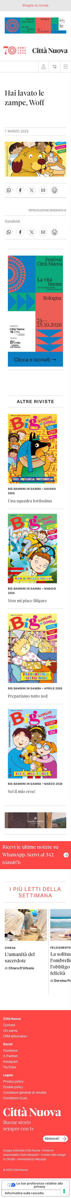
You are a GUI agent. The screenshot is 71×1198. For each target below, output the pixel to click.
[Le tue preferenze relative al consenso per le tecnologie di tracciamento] (64, 1191)
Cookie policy (13, 1087)
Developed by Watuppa (31, 1159)
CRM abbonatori (15, 1036)
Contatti (9, 1025)
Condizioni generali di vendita (24, 1092)
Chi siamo (10, 1031)
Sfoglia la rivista (35, 5)
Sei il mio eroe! (22, 792)
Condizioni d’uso (15, 1098)
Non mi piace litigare (27, 601)
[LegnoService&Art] (35, 820)
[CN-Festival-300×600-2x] (35, 311)
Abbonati (52, 1139)
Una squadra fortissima (30, 501)
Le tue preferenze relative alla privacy (39, 1184)
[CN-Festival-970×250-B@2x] (35, 25)
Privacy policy (13, 1081)
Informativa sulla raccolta (24, 1193)
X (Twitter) (10, 1056)
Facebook (10, 1050)
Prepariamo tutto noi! (28, 696)
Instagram (10, 1062)
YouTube (9, 1067)
